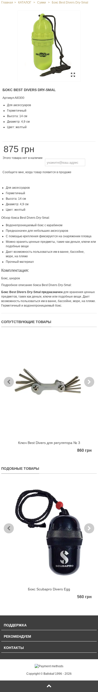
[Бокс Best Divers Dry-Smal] (49, 46)
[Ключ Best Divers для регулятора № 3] (49, 386)
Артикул (8, 98)
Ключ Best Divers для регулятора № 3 (49, 443)
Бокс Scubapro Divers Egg (49, 589)
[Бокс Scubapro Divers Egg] (49, 532)
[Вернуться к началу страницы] (49, 686)
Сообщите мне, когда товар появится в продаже (37, 172)
